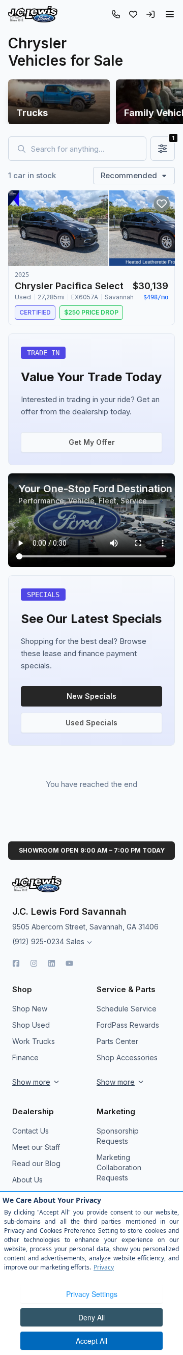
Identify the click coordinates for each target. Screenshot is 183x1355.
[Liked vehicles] (133, 14)
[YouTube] (69, 963)
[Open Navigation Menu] (170, 14)
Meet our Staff (36, 1147)
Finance (25, 1057)
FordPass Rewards (128, 1025)
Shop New (29, 1008)
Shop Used (31, 1025)
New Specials (91, 696)
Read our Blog (36, 1163)
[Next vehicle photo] (158, 236)
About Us (27, 1179)
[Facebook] (16, 963)
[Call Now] (116, 14)
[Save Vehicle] (162, 203)
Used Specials (91, 722)
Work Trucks (33, 1041)
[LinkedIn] (51, 963)
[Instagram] (34, 963)
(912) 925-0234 (38, 941)
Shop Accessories (127, 1057)
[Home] (32, 14)
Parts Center (117, 1041)
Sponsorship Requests (118, 1135)
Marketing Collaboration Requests (119, 1167)
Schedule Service (127, 1008)
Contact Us (30, 1130)
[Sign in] (150, 14)
